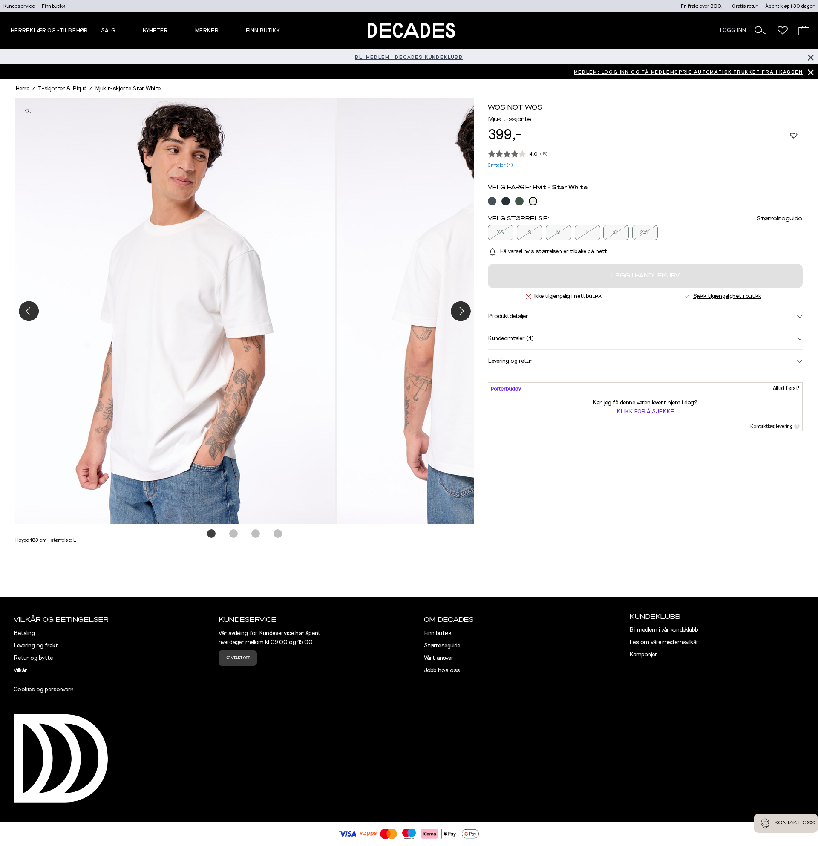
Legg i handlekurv (645, 276)
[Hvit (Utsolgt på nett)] (533, 201)
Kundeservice (19, 6)
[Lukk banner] (810, 56)
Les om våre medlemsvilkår (664, 642)
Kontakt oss (237, 658)
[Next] (461, 311)
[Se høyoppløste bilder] (176, 311)
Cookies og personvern (44, 690)
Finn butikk (53, 6)
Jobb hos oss (442, 670)
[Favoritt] (794, 135)
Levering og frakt (36, 646)
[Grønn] (519, 201)
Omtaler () (500, 165)
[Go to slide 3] (256, 534)
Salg (108, 31)
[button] (760, 30)
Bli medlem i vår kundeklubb (663, 630)
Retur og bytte (33, 658)
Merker (207, 31)
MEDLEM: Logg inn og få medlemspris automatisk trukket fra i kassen (688, 72)
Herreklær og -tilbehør (49, 31)
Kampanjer (643, 655)
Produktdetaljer (508, 316)
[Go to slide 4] (278, 534)
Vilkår (20, 670)
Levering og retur (510, 361)
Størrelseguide (779, 219)
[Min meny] (782, 30)
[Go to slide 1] (211, 534)
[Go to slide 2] (234, 534)
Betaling (24, 633)
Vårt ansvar (439, 658)
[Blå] (492, 201)
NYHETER (155, 31)
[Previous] (29, 311)
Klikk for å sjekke (645, 412)
